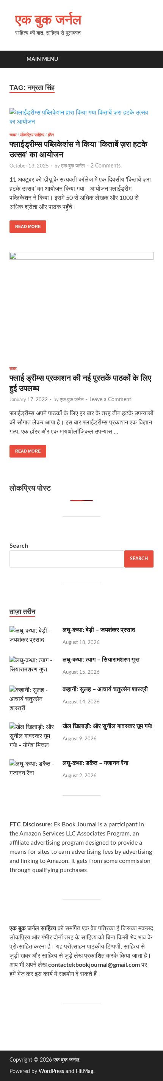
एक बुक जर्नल (48, 19)
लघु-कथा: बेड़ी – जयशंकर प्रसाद (99, 630)
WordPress (51, 1071)
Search (18, 546)
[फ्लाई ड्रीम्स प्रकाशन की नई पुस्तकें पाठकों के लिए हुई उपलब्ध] (81, 306)
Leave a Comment (110, 399)
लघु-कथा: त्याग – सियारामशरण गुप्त (101, 660)
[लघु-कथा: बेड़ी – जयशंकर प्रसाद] (33, 631)
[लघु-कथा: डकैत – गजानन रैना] (33, 764)
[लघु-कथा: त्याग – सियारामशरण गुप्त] (33, 660)
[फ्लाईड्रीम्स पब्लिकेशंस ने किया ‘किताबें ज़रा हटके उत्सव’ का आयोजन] (81, 117)
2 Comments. (106, 166)
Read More (25, 224)
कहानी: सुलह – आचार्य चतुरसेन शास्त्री (105, 689)
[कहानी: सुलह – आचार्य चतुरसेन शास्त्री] (33, 690)
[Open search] (144, 60)
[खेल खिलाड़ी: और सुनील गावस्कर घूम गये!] (33, 727)
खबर (13, 134)
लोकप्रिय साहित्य (32, 134)
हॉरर (51, 134)
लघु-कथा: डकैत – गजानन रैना (96, 763)
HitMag (84, 1071)
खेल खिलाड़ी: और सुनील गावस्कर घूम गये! (108, 726)
